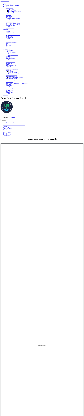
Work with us (8, 19)
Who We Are (11, 9)
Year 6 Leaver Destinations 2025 (12, 78)
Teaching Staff (9, 17)
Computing (8, 31)
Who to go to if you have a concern (13, 18)
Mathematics (8, 40)
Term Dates (8, 91)
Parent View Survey (10, 86)
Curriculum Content (10, 32)
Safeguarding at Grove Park (11, 68)
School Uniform (9, 93)
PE (6, 44)
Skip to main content (5, 1)
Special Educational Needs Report (15, 77)
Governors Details (12, 10)
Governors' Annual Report (13, 12)
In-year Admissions (12, 52)
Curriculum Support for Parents (12, 80)
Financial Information (10, 58)
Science (7, 48)
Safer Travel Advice (10, 90)
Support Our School (7, 4)
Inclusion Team (9, 16)
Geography (8, 38)
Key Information (6, 49)
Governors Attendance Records (14, 11)
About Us (5, 6)
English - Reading (9, 36)
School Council (9, 26)
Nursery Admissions (12, 53)
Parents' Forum (9, 85)
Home (4, 3)
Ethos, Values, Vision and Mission (13, 23)
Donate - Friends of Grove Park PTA (13, 5)
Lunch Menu (8, 84)
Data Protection (9, 57)
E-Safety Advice (9, 82)
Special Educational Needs (11, 76)
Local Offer (8, 59)
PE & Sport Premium (10, 62)
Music (7, 43)
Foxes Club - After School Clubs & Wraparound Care (17, 83)
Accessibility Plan (9, 50)
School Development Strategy (12, 69)
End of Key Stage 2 (12, 72)
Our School (5, 20)
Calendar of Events (10, 22)
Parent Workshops (9, 87)
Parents (4, 79)
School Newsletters (10, 28)
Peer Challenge (9, 63)
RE (6, 46)
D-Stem (7, 33)
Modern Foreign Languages (11, 42)
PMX (7, 89)
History (7, 39)
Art (6, 30)
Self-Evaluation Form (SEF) (11, 75)
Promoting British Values (11, 65)
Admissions (8, 51)
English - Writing (9, 37)
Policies (7, 64)
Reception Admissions (13, 55)
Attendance (8, 56)
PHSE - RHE (8, 45)
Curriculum (5, 29)
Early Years (10, 71)
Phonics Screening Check (13, 73)
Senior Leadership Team (11, 13)
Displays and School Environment (13, 24)
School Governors (9, 8)
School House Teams (10, 25)
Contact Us (5, 95)
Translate (13, 117)
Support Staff (8, 15)
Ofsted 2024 (8, 60)
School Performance (10, 70)
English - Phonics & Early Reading (13, 35)
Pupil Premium (9, 66)
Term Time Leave (9, 92)
